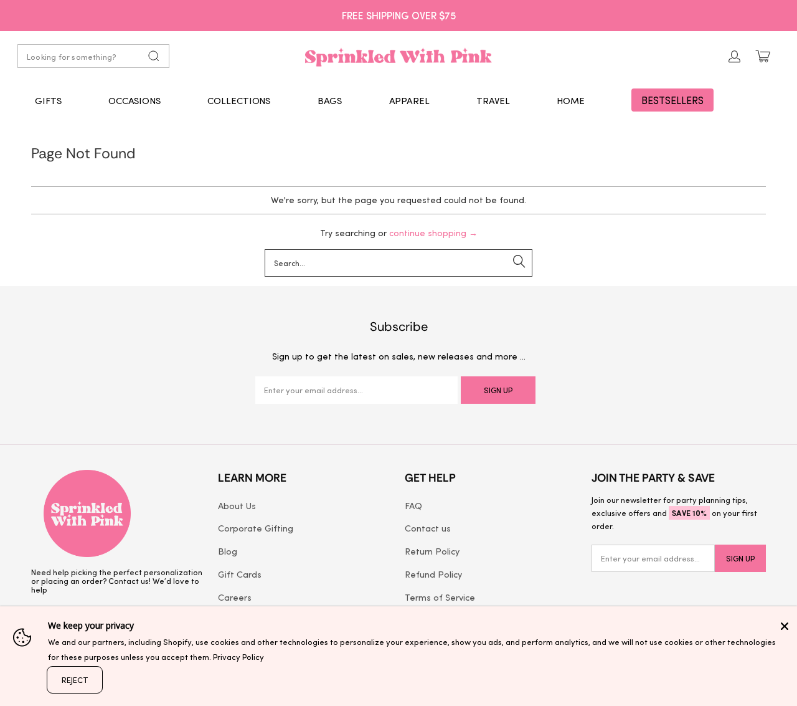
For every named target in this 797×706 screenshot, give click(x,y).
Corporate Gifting (255, 528)
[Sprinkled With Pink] (398, 56)
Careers (235, 597)
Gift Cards (240, 574)
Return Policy (432, 551)
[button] (48, 100)
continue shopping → (433, 233)
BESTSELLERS (672, 100)
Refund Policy (433, 574)
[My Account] (735, 56)
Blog (227, 551)
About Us (237, 505)
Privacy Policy (238, 656)
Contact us (428, 528)
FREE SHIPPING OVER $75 (399, 15)
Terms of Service (440, 597)
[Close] (784, 626)
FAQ (413, 505)
